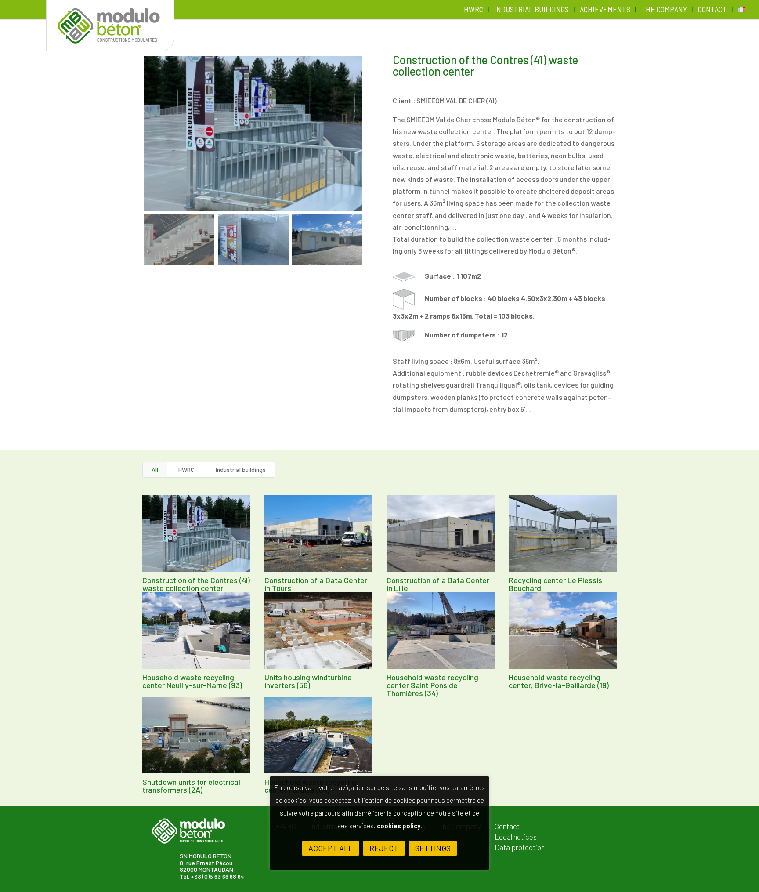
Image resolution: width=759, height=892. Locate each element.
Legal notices (516, 837)
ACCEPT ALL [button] (330, 848)
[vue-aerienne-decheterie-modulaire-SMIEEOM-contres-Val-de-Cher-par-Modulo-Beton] (179, 239)
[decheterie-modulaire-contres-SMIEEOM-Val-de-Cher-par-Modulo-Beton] (253, 133)
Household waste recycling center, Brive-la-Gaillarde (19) (559, 681)
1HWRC (185, 469)
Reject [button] (383, 848)
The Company (664, 10)
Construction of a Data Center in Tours (315, 584)
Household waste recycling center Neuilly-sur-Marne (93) (192, 681)
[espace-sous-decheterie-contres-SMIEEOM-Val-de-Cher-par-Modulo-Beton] (253, 239)
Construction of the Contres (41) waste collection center (196, 584)
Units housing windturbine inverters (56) (308, 681)
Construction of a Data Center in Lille (438, 584)
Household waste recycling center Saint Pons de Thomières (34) (432, 685)
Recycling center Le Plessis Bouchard (555, 584)
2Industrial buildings (239, 469)
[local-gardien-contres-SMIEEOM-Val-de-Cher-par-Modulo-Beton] (327, 239)
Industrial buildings (531, 10)
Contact (712, 10)
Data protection (520, 847)
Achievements (605, 10)
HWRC (473, 10)
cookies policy (398, 826)
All (155, 469)
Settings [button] (433, 848)
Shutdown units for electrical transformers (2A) (191, 785)
